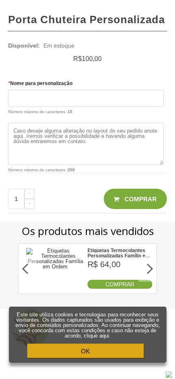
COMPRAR (119, 284)
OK (85, 351)
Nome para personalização (40, 83)
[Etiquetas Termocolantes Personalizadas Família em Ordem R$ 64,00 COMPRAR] (55, 287)
